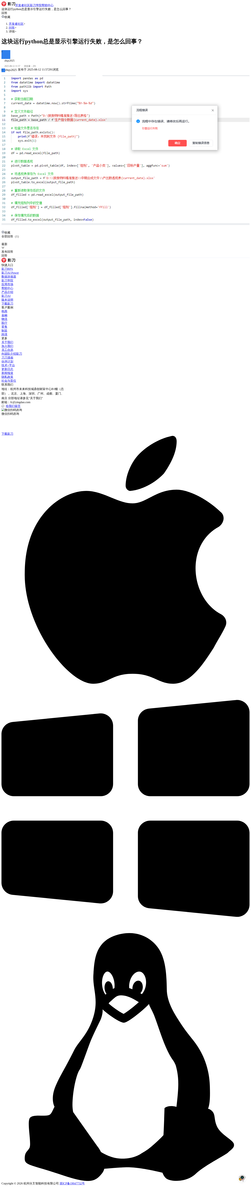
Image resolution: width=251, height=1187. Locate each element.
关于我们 (7, 342)
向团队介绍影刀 (11, 353)
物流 (4, 319)
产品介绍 (7, 292)
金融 (4, 315)
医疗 (4, 322)
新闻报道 (7, 373)
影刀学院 (7, 280)
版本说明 (7, 299)
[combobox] (18, 240)
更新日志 (7, 369)
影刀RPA (7, 268)
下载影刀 (7, 303)
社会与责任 (8, 380)
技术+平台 (8, 365)
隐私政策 (7, 376)
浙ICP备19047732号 (72, 1183)
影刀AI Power (10, 272)
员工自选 (7, 349)
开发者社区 (16, 23)
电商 (4, 311)
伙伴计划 (7, 361)
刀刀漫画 (7, 357)
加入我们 (7, 346)
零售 (4, 326)
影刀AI (5, 295)
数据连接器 (8, 276)
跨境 (4, 334)
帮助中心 (7, 288)
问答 (12, 27)
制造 (4, 330)
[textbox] (125, 151)
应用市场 (7, 284)
